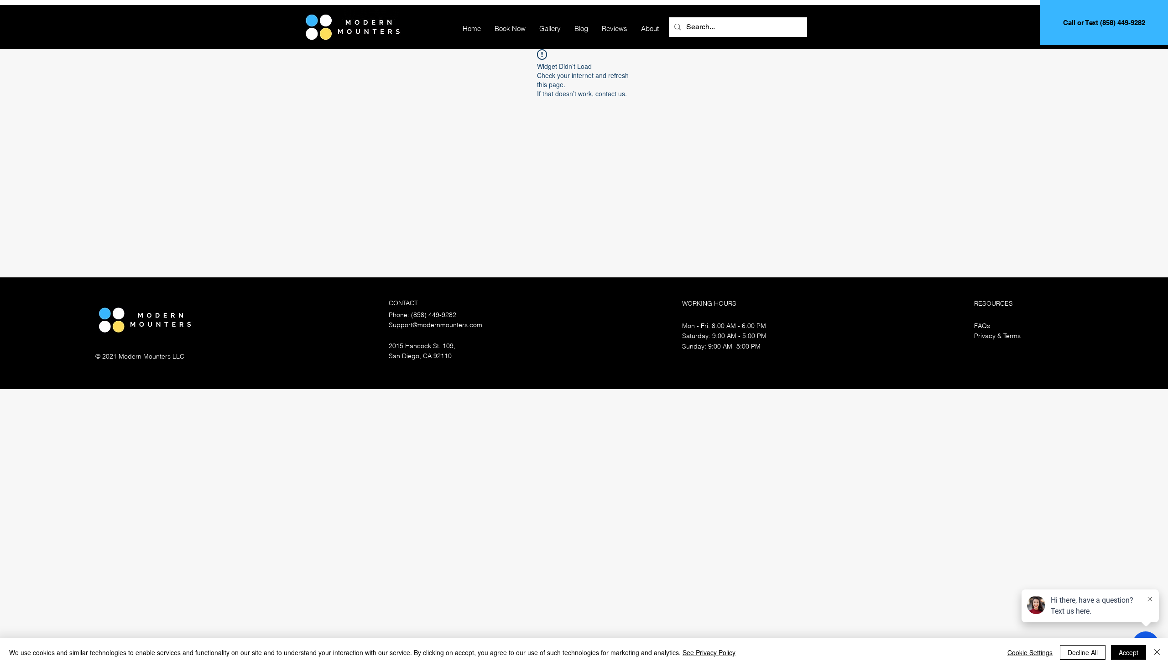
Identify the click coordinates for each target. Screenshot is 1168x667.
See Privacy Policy (709, 652)
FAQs (982, 326)
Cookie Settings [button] (1030, 652)
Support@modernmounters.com (435, 325)
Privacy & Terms (997, 336)
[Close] (1157, 652)
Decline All (1083, 652)
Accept (1128, 652)
